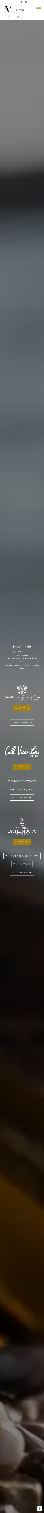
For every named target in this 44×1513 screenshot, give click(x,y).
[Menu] (37, 8)
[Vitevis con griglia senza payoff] (18, 8)
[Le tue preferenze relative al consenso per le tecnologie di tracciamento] (39, 1508)
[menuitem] (37, 8)
